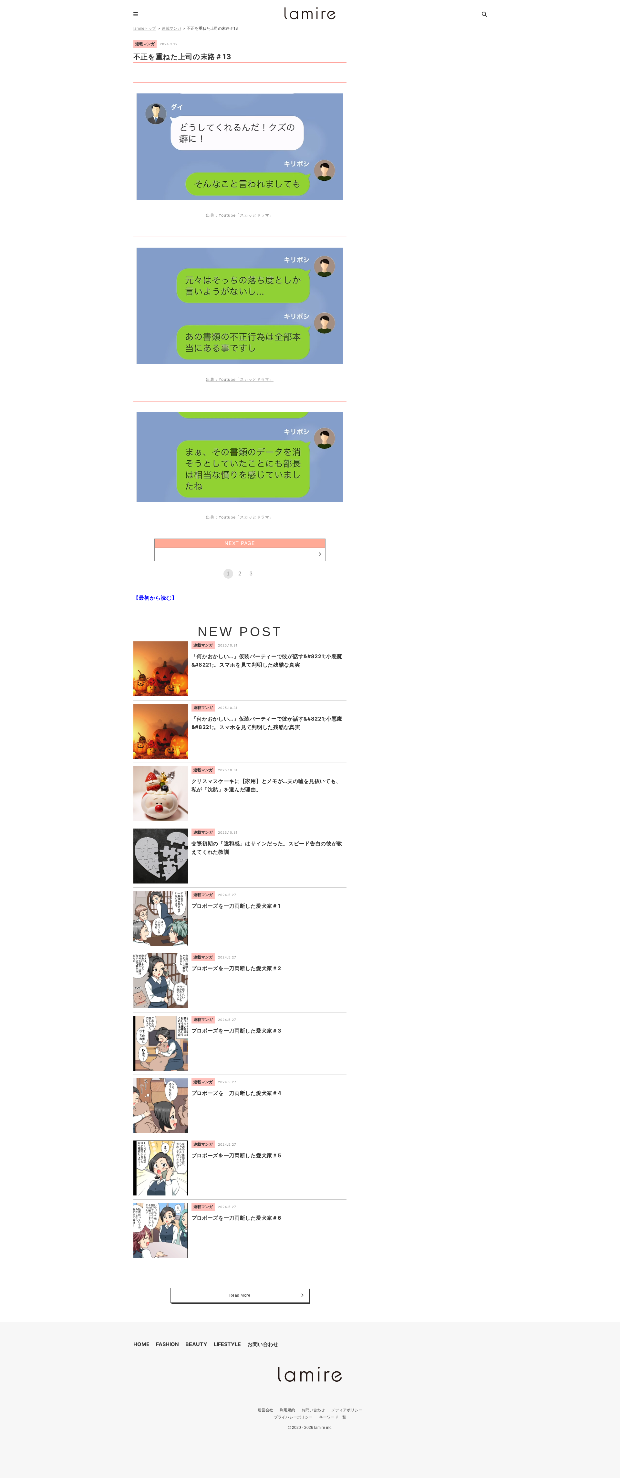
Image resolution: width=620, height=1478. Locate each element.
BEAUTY (196, 1344)
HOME (141, 1344)
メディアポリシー (346, 1410)
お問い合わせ (262, 1344)
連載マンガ (171, 28)
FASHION (167, 1344)
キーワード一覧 (332, 1417)
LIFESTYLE (227, 1344)
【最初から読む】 (155, 597)
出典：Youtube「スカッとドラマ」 (240, 215)
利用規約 (287, 1410)
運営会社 (265, 1410)
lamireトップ (144, 28)
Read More (240, 1295)
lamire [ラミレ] (310, 13)
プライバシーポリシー (293, 1417)
